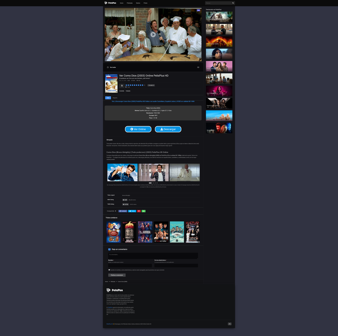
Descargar (169, 129)
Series (138, 3)
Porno (145, 3)
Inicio (121, 3)
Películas (130, 3)
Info (108, 98)
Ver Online (139, 129)
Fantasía (128, 90)
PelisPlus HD (110, 324)
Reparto (115, 98)
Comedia (121, 90)
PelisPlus (110, 307)
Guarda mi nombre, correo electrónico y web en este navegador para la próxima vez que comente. (137, 270)
